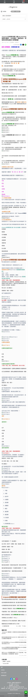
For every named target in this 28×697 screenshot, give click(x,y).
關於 (2, 667)
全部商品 (3, 670)
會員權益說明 (3, 675)
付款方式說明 (3, 672)
